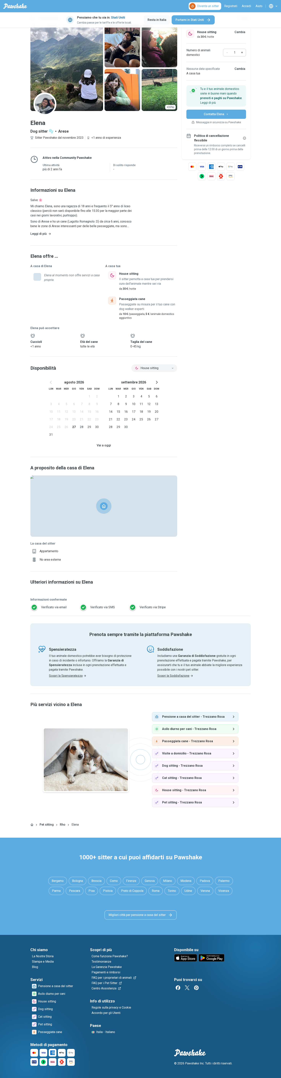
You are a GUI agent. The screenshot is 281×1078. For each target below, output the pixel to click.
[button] (216, 96)
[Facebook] (178, 988)
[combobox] (154, 368)
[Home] (31, 824)
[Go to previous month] (51, 382)
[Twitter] (187, 988)
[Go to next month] (156, 382)
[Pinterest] (196, 988)
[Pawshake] (15, 6)
